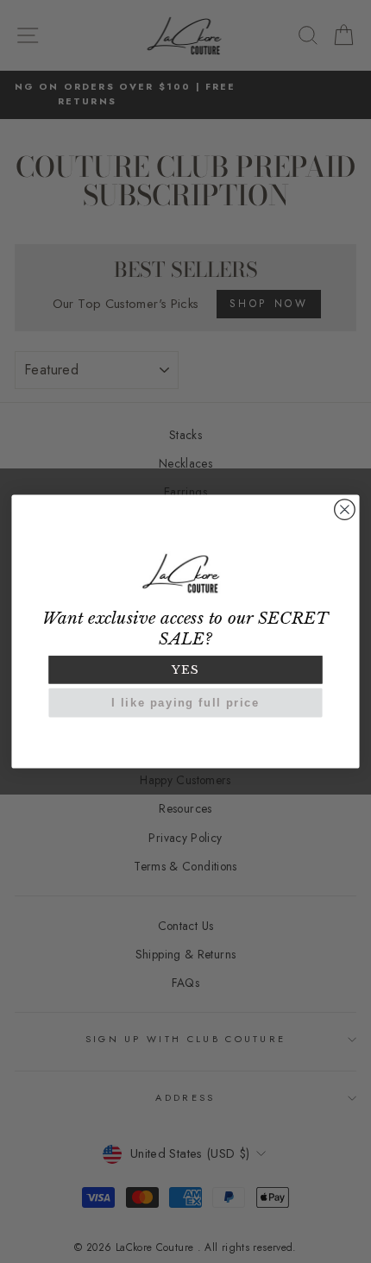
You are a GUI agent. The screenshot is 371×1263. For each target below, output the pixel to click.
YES (185, 669)
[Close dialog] (345, 510)
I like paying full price (185, 702)
